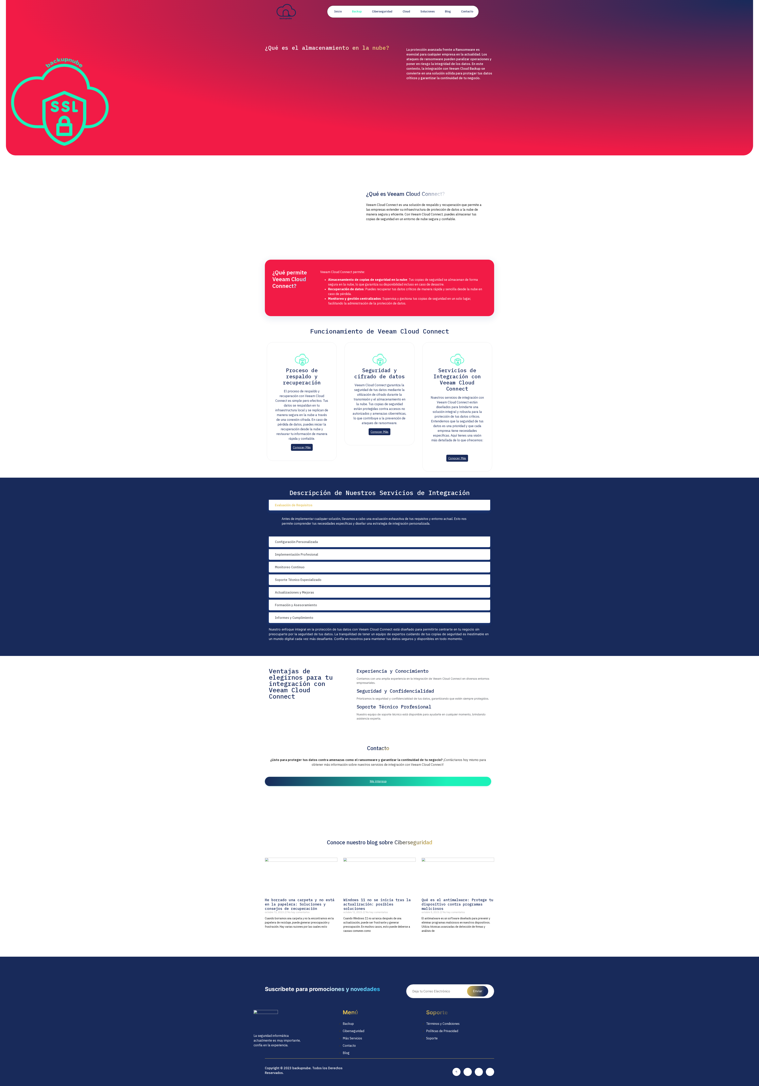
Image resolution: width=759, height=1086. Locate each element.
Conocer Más (302, 447)
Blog (448, 11)
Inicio (338, 11)
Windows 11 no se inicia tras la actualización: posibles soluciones (377, 904)
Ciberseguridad (382, 11)
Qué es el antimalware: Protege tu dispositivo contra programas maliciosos (457, 904)
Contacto (467, 11)
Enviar (477, 991)
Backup (357, 11)
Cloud (406, 11)
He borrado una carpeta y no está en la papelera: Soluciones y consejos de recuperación (299, 904)
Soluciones (427, 11)
